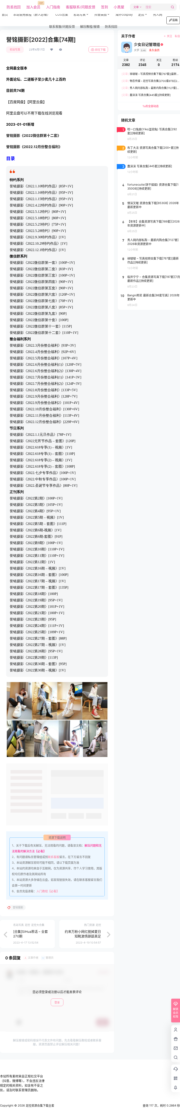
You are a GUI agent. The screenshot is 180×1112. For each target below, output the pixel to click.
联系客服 (53, 857)
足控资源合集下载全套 (39, 1105)
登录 (57, 1002)
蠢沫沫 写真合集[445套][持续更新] (146, 95)
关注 (169, 36)
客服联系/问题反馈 (80, 7)
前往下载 (100, 49)
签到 (104, 7)
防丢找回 (14, 7)
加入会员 (33, 5)
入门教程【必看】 (47, 891)
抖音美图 (100, 14)
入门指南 (53, 7)
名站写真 (82, 12)
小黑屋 (119, 7)
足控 (141, 14)
